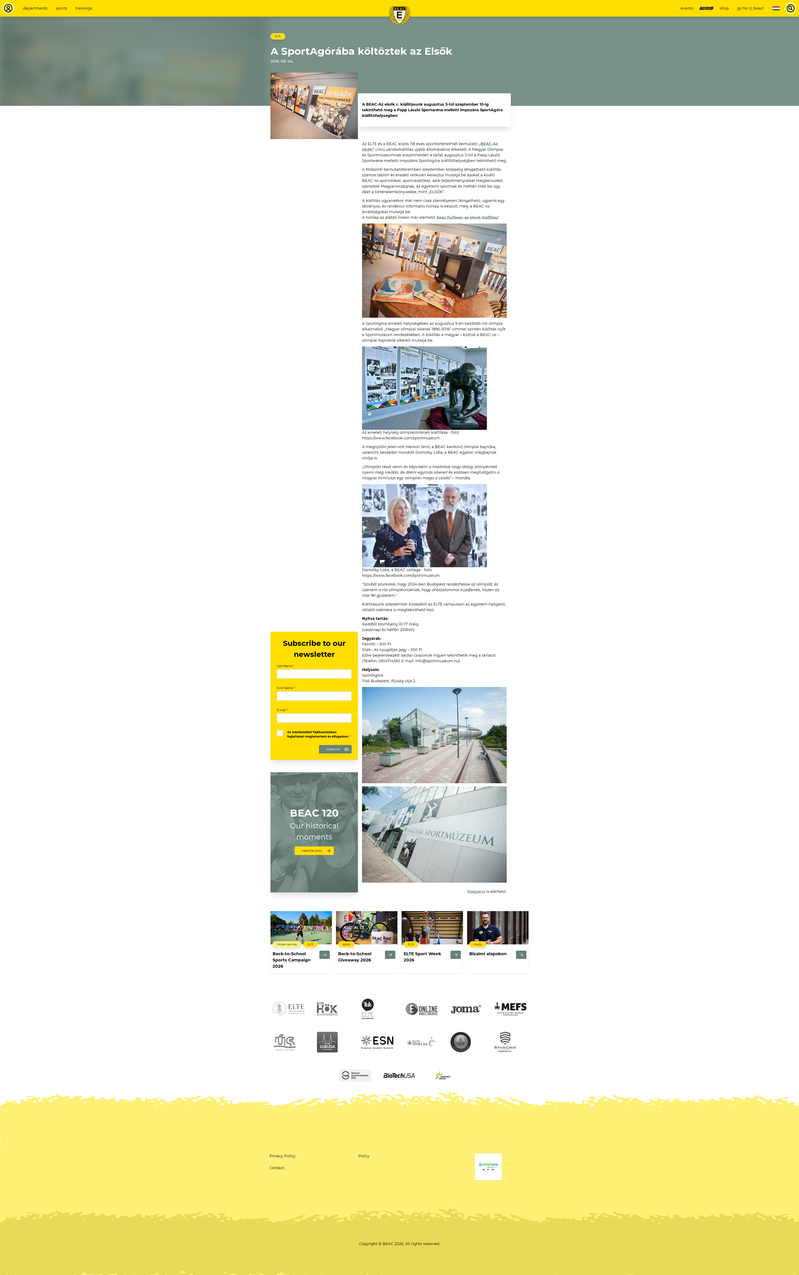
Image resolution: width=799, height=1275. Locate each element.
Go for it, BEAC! (750, 8)
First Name (286, 688)
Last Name (285, 666)
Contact (276, 1168)
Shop (724, 8)
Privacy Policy (282, 1156)
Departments (35, 8)
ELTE (278, 36)
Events (687, 8)
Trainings (84, 8)
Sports (61, 8)
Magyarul (476, 891)
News (706, 8)
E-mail (282, 710)
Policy (364, 1156)
